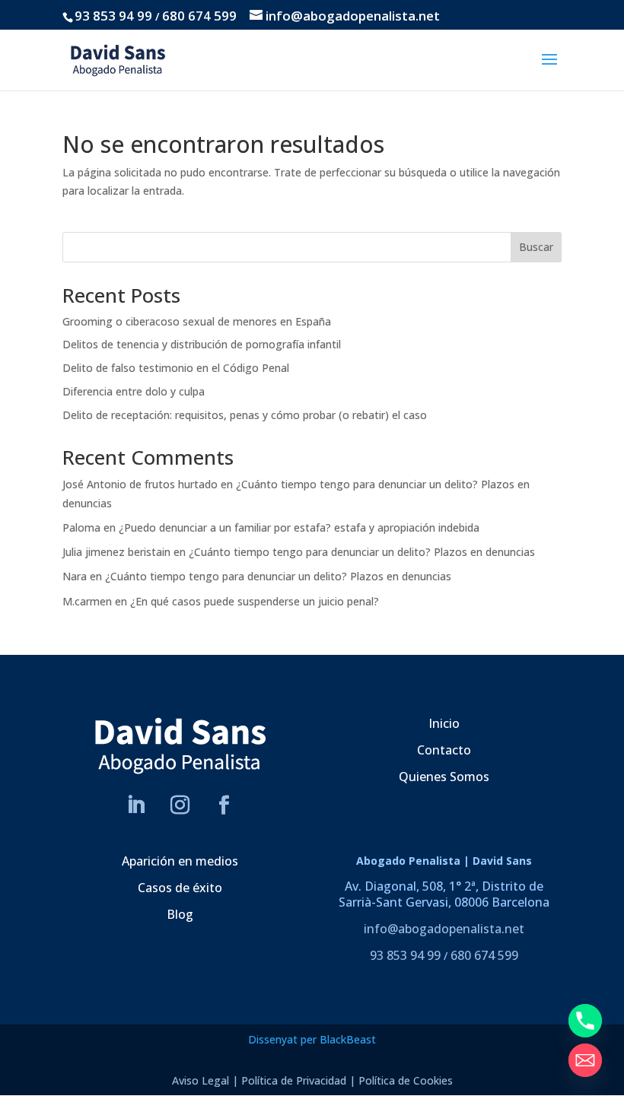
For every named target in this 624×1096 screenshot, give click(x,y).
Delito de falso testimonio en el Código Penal (175, 368)
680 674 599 (199, 15)
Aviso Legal (200, 1080)
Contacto (444, 750)
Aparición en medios (180, 861)
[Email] (585, 1060)
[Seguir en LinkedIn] (136, 805)
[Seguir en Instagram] (180, 805)
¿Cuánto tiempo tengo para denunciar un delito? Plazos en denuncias (362, 552)
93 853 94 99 (113, 15)
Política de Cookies (405, 1080)
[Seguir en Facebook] (224, 805)
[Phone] (585, 1020)
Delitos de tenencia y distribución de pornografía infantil (201, 344)
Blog (180, 914)
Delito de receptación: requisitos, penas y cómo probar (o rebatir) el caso (244, 415)
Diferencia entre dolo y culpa (133, 391)
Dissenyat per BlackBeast (312, 1039)
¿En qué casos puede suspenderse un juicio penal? (254, 601)
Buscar (536, 247)
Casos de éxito (180, 887)
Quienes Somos (444, 776)
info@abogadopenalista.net (444, 928)
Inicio (444, 723)
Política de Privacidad (293, 1080)
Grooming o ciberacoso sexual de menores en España (196, 321)
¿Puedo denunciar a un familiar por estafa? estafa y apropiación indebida (299, 527)
